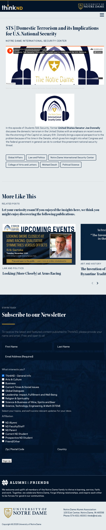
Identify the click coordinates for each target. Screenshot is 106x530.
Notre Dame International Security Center (36, 40)
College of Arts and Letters (22, 164)
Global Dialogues (14, 390)
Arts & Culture (13, 379)
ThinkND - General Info (18, 375)
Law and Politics (36, 157)
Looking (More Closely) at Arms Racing (32, 274)
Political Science (71, 164)
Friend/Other (12, 441)
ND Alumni (11, 422)
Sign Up (7, 460)
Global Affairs (15, 157)
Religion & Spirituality (17, 398)
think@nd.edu (95, 515)
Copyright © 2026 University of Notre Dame (21, 524)
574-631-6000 (78, 515)
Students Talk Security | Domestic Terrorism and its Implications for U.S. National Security (58, 88)
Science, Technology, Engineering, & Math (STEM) (32, 405)
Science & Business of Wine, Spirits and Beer (30, 402)
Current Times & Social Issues (22, 387)
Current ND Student (16, 433)
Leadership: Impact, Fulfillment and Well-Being (31, 394)
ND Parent (11, 430)
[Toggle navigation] (102, 14)
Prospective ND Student (19, 437)
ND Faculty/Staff (14, 426)
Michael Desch (49, 164)
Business (10, 383)
